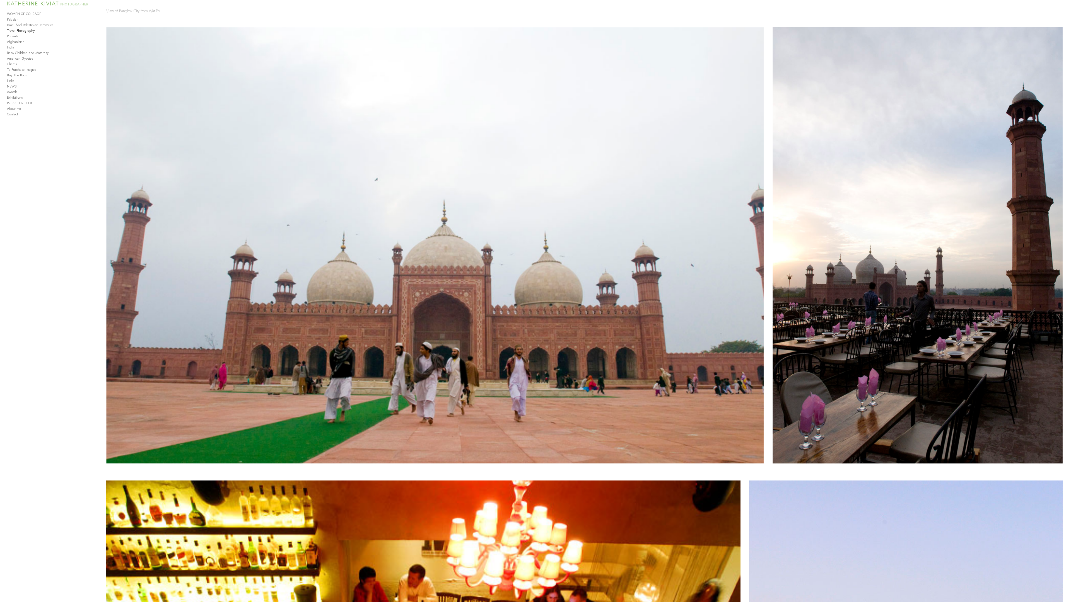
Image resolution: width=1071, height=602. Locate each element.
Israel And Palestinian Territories (30, 25)
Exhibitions (15, 97)
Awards (12, 91)
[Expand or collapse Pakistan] (22, 19)
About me (14, 108)
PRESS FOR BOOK (20, 103)
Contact (12, 114)
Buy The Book (17, 75)
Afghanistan (16, 41)
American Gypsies (20, 58)
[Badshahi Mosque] (435, 245)
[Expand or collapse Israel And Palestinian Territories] (57, 25)
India (10, 47)
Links (10, 80)
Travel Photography (21, 30)
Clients (12, 64)
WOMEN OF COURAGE (24, 13)
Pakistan (12, 19)
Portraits (12, 36)
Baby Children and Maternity (28, 52)
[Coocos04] (918, 245)
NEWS (12, 86)
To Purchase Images (21, 69)
